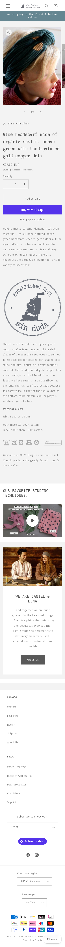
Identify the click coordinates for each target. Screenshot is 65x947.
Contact (11, 707)
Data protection (17, 784)
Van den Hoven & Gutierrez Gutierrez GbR (37, 936)
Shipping (7, 169)
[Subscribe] (53, 827)
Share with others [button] (19, 123)
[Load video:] (32, 520)
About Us (33, 660)
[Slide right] (41, 112)
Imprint (11, 802)
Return (11, 725)
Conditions (13, 793)
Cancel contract (17, 767)
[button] (8, 6)
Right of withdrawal (19, 776)
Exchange (12, 716)
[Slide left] (24, 112)
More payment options (32, 219)
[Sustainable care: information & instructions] (32, 450)
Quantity (7, 176)
